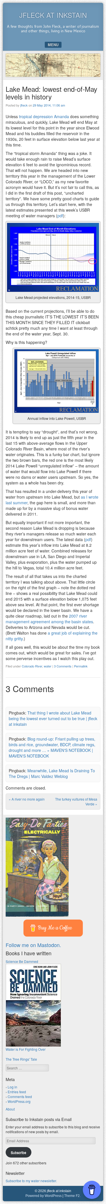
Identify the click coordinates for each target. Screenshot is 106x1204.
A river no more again (27, 799)
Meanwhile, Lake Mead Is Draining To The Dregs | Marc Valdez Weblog (52, 773)
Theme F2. (72, 1196)
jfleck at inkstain (53, 15)
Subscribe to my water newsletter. (31, 1180)
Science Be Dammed (22, 961)
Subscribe (18, 1152)
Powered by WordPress (43, 1196)
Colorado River (32, 666)
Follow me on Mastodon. (33, 944)
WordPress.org (19, 1101)
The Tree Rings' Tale (21, 1059)
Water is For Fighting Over (26, 1049)
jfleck (24, 105)
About (10, 1109)
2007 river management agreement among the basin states (49, 618)
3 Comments (63, 666)
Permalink (81, 666)
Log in (12, 1086)
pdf (60, 215)
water (47, 666)
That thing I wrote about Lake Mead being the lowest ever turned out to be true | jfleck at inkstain (53, 718)
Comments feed (20, 1096)
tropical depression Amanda (44, 116)
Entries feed (17, 1091)
